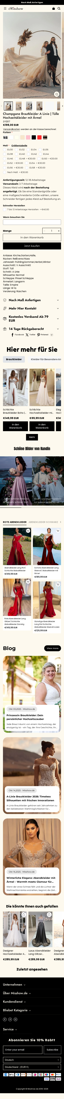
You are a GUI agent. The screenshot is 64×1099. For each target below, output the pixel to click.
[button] (5, 8)
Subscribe (52, 1049)
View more (52, 648)
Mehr (32, 437)
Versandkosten (11, 129)
